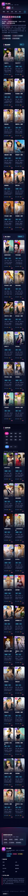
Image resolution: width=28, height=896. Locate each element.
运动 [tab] (7, 442)
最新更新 (17, 868)
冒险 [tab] (16, 433)
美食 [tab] (16, 436)
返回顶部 (5, 893)
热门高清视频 (11, 842)
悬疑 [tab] (11, 436)
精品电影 (10, 839)
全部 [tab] (7, 433)
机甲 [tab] (20, 433)
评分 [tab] (15, 446)
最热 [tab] (11, 446)
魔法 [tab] (16, 439)
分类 (16, 862)
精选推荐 (17, 865)
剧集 (4, 11)
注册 (8, 7)
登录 (4, 7)
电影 (8, 11)
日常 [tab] (7, 436)
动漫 (12, 11)
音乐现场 (5, 842)
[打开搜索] (25, 12)
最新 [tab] (7, 446)
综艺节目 (21, 839)
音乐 (20, 11)
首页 (3, 862)
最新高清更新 (18, 842)
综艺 (16, 11)
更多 (21, 44)
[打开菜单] (12, 7)
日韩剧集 (5, 839)
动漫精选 (16, 839)
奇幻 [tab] (20, 439)
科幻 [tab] (11, 439)
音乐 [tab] (20, 436)
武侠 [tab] (7, 439)
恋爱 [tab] (11, 433)
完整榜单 (20, 236)
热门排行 (4, 868)
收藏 (3, 865)
